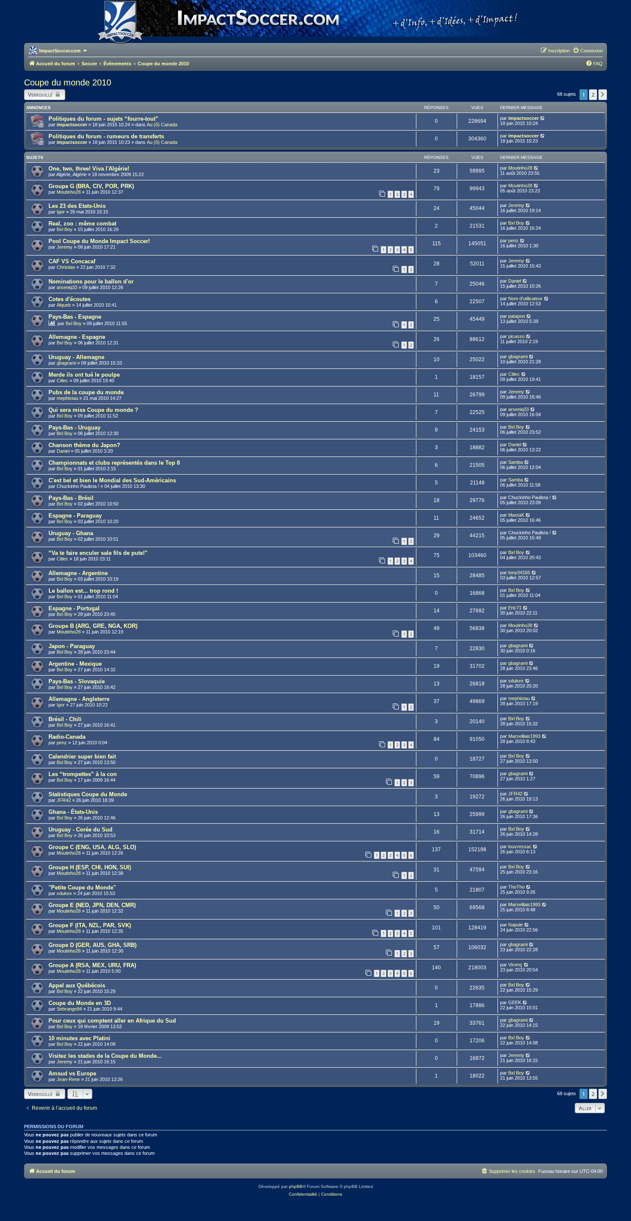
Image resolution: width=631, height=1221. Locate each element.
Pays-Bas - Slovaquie (77, 681)
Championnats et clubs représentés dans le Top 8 (114, 463)
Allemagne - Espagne (77, 337)
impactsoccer (72, 124)
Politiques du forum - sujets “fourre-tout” (103, 119)
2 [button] (593, 94)
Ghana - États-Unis (73, 812)
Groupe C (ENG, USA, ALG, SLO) (92, 847)
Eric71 (515, 607)
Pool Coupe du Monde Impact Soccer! (99, 241)
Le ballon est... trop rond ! (83, 591)
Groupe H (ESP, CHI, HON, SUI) (90, 867)
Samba (515, 462)
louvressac (519, 846)
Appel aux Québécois (77, 985)
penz (513, 240)
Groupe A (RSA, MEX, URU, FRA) (92, 965)
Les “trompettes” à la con (83, 774)
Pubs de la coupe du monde (86, 392)
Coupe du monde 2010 (67, 82)
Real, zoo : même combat (82, 223)
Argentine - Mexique (75, 664)
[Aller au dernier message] (543, 118)
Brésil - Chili (65, 719)
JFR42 (64, 800)
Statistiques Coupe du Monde (88, 794)
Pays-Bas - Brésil (71, 498)
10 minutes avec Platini (79, 1038)
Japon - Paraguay (72, 646)
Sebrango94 (69, 1008)
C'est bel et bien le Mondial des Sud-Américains (112, 480)
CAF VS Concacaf (72, 261)
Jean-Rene (68, 1079)
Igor (61, 211)
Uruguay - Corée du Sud (80, 829)
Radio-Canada (67, 737)
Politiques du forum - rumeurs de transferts (106, 136)
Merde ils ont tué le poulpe (84, 374)
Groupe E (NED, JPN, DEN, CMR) (92, 905)
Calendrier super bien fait (82, 756)
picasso (516, 336)
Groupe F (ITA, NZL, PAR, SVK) (90, 925)
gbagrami (66, 362)
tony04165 (519, 572)
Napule (515, 924)
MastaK (516, 515)
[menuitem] (588, 51)
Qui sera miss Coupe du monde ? (93, 410)
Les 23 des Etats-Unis (77, 206)
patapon (516, 316)
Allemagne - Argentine (78, 573)
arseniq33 (67, 287)
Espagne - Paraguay (75, 515)
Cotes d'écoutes (70, 299)
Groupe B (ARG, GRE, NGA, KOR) (93, 626)
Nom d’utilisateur (525, 298)
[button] (602, 94)
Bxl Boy (65, 229)
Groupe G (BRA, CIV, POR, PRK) (91, 186)
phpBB (296, 1186)
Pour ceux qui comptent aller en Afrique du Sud (112, 1020)
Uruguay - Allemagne (76, 357)
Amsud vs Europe (72, 1073)
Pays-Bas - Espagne (75, 317)
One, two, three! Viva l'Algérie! (89, 168)
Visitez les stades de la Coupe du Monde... (105, 1056)
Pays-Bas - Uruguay (74, 427)
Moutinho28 (520, 168)
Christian (66, 267)
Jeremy (516, 205)
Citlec (62, 380)
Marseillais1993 (524, 736)
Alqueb (64, 305)
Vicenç (515, 964)
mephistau (67, 398)
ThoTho (516, 886)
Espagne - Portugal (74, 608)
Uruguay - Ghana (71, 533)
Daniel (514, 280)
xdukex (516, 680)
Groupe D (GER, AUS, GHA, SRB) (93, 945)
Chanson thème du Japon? (84, 445)
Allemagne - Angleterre (79, 699)
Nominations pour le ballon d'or (91, 281)
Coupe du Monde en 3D (80, 1003)
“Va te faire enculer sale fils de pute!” (98, 553)
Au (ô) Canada (162, 124)
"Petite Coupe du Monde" (82, 887)
